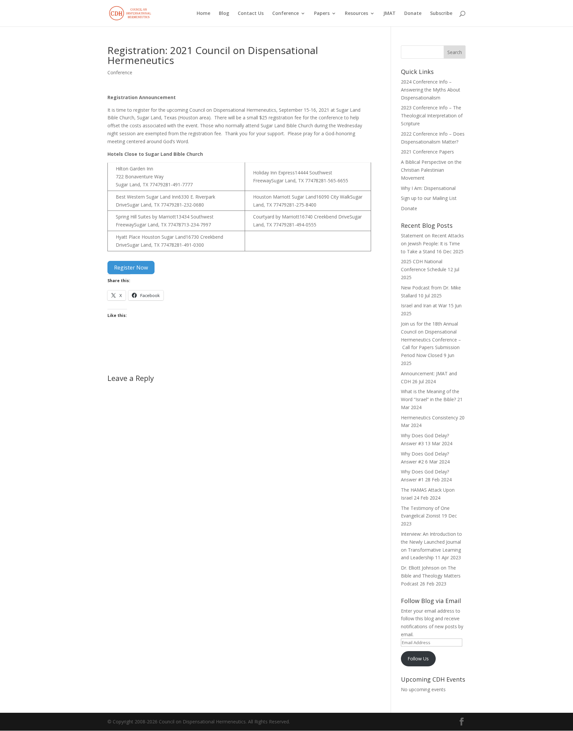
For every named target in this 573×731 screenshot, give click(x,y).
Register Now (131, 267)
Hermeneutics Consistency (429, 417)
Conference (285, 13)
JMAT (389, 13)
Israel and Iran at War (424, 305)
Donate (412, 13)
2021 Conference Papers (427, 152)
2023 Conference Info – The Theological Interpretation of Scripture (432, 115)
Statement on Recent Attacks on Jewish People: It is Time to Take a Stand (432, 243)
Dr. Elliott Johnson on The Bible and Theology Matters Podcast (431, 576)
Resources (356, 13)
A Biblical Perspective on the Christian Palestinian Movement (431, 170)
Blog (224, 13)
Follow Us (418, 658)
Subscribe (441, 13)
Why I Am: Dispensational (428, 188)
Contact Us (251, 13)
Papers (322, 13)
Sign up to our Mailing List (429, 198)
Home (203, 13)
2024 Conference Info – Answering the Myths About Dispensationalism (430, 90)
